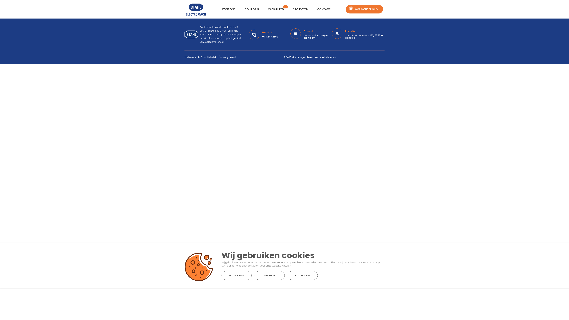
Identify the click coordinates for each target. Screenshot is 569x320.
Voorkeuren (302, 275)
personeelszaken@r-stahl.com (316, 37)
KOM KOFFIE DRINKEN (366, 9)
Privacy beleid (228, 57)
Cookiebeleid (210, 57)
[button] (377, 249)
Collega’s (251, 9)
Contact (324, 9)
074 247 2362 (270, 36)
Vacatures (276, 9)
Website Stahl (192, 57)
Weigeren (269, 275)
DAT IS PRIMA (236, 275)
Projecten (300, 9)
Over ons (228, 9)
